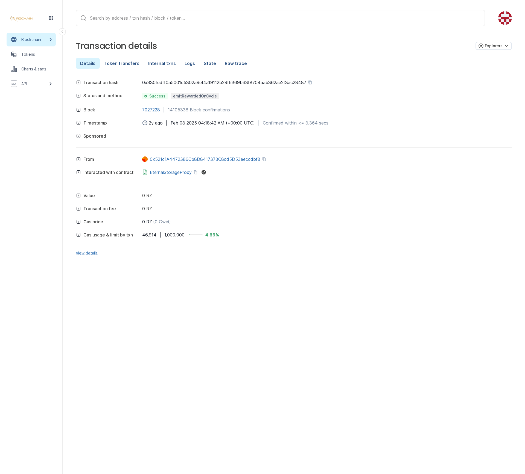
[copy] (311, 82)
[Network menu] (51, 18)
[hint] (78, 82)
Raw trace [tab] (236, 63)
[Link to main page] (26, 18)
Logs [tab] (190, 63)
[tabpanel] (294, 167)
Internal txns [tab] (162, 63)
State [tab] (210, 63)
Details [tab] (87, 63)
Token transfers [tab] (121, 63)
